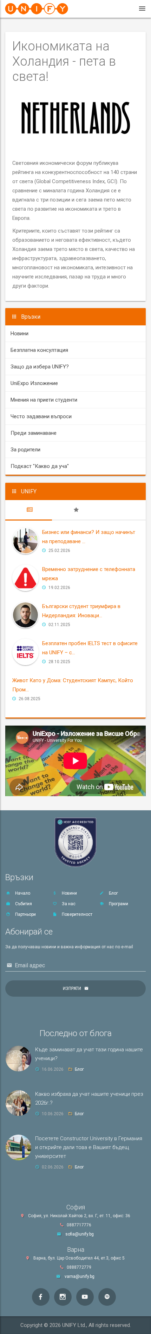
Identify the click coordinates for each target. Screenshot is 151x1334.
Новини (19, 333)
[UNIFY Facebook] (41, 1297)
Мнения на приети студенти (44, 400)
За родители (25, 449)
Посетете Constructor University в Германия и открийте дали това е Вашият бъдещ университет (88, 1147)
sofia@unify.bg (79, 1234)
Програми (118, 903)
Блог (113, 893)
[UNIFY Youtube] (85, 1297)
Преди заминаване (34, 433)
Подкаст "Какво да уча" (40, 466)
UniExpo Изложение (34, 383)
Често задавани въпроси (41, 416)
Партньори (25, 914)
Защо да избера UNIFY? (40, 366)
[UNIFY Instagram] (63, 1297)
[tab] (28, 510)
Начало (22, 893)
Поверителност (76, 914)
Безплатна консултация (39, 350)
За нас (68, 903)
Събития (23, 903)
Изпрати (72, 988)
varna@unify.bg (79, 1276)
